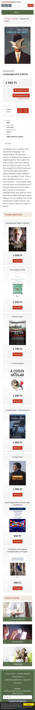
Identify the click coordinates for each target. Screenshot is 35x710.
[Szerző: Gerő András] (17, 286)
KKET (8, 123)
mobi (25, 112)
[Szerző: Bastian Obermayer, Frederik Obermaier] (17, 333)
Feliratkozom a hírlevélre (17, 702)
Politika (15, 19)
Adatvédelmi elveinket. (20, 708)
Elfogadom (28, 704)
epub (20, 112)
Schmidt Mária (8, 71)
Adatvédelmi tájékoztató (13, 680)
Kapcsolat (27, 680)
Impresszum (17, 683)
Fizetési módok (10, 674)
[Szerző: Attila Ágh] (17, 566)
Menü (16, 12)
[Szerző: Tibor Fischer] (17, 473)
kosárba (18, 261)
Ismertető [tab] (7, 144)
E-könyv (7, 19)
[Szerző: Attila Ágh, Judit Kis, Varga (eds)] (17, 520)
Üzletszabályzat (17, 677)
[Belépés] (3, 5)
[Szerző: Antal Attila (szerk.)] (17, 379)
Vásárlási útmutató (23, 674)
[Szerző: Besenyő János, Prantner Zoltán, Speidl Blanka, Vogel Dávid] (17, 426)
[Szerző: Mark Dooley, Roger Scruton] (17, 239)
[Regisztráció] (6, 5)
